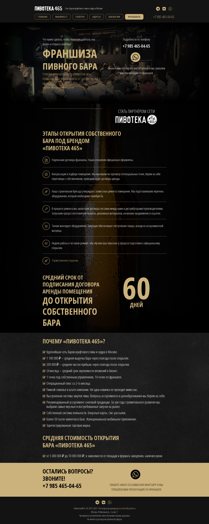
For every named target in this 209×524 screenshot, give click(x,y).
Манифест (61, 16)
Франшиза (134, 16)
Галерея (80, 16)
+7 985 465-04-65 (163, 17)
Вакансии (114, 16)
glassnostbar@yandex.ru (126, 508)
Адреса (97, 16)
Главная (42, 16)
